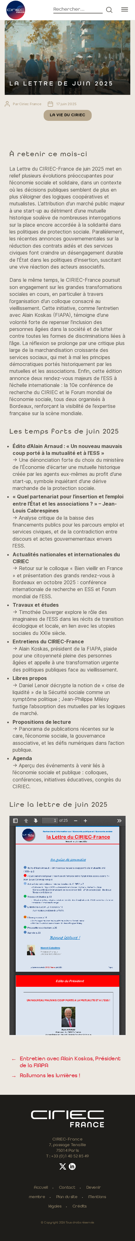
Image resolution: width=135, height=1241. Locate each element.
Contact (67, 1188)
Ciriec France (30, 104)
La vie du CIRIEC (67, 115)
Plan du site (67, 1197)
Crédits (80, 1206)
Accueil (41, 1188)
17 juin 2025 (66, 104)
